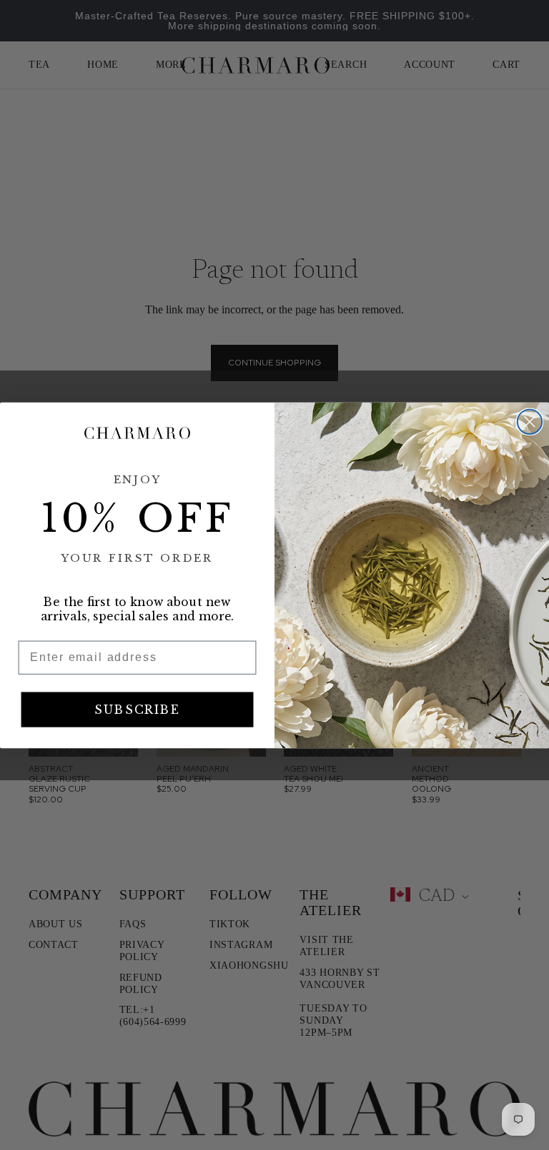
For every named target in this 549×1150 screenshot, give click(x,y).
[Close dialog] (530, 421)
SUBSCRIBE (136, 709)
